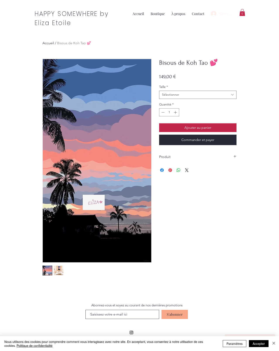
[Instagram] (131, 332)
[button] (242, 12)
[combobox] (197, 95)
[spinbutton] (169, 112)
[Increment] (176, 112)
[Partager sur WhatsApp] (178, 170)
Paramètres (234, 343)
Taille (163, 87)
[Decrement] (162, 112)
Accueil (48, 43)
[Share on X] (186, 170)
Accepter (259, 343)
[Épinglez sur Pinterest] (170, 170)
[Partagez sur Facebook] (162, 170)
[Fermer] (273, 344)
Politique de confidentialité (35, 345)
